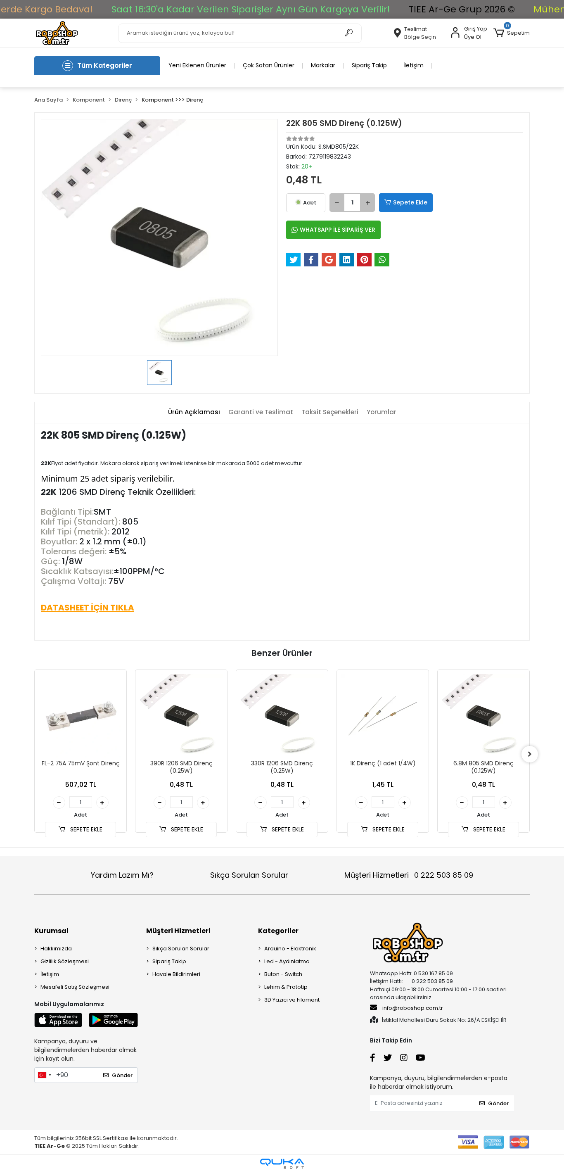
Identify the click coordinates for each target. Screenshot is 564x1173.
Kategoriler (278, 931)
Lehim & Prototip (286, 987)
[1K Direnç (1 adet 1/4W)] (382, 715)
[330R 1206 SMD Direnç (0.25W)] (282, 715)
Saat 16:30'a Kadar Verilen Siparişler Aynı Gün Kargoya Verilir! (250, 9)
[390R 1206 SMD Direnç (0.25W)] (181, 715)
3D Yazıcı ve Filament (292, 1000)
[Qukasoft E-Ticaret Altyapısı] (282, 1164)
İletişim (413, 65)
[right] (529, 754)
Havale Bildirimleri (176, 974)
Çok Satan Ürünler (268, 65)
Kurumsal (51, 931)
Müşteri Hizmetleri (408, 875)
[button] (511, 33)
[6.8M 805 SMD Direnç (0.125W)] (483, 715)
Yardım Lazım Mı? (122, 875)
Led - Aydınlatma (287, 961)
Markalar (323, 65)
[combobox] (44, 1075)
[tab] (194, 412)
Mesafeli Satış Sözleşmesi (74, 987)
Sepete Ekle (410, 202)
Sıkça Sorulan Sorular (249, 875)
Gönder (122, 1075)
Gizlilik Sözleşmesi (64, 961)
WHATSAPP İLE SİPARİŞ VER (337, 230)
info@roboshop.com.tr (412, 1008)
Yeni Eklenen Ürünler (197, 65)
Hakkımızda (56, 948)
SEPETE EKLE (85, 829)
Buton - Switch (283, 974)
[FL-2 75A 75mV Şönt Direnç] (80, 715)
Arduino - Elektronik (290, 948)
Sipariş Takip (369, 65)
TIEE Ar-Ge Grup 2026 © (462, 9)
